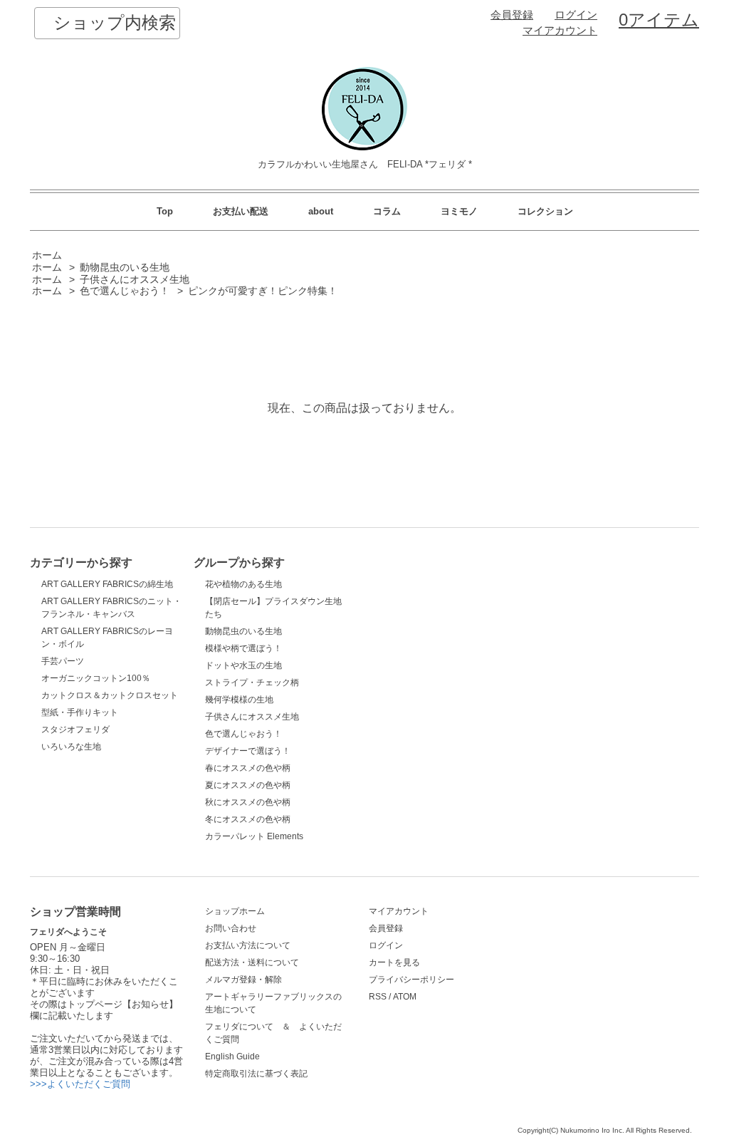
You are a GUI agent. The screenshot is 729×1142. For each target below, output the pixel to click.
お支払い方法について (247, 945)
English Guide (232, 1056)
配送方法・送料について (252, 962)
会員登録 (512, 15)
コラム (387, 211)
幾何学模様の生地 (239, 700)
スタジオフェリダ (75, 729)
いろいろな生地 (71, 747)
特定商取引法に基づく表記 (256, 1074)
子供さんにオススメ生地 (134, 279)
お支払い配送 (240, 211)
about (320, 211)
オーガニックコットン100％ (95, 678)
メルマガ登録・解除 (243, 980)
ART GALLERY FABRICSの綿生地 (107, 584)
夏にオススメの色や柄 (247, 785)
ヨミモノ (459, 211)
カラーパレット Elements (254, 836)
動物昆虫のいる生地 (124, 267)
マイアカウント (560, 30)
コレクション (545, 211)
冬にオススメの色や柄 (247, 819)
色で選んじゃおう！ (124, 291)
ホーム (47, 255)
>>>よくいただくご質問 (80, 1084)
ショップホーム (235, 911)
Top (165, 211)
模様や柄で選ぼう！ (243, 648)
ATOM (404, 997)
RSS (378, 997)
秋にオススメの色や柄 (247, 802)
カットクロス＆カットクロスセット (109, 695)
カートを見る (394, 962)
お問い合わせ (230, 928)
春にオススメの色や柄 (247, 768)
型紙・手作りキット (79, 712)
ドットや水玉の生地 (243, 665)
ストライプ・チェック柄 (252, 682)
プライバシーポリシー (411, 980)
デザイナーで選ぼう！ (247, 751)
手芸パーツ (62, 661)
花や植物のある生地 (243, 584)
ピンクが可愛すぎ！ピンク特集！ (262, 291)
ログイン (576, 15)
